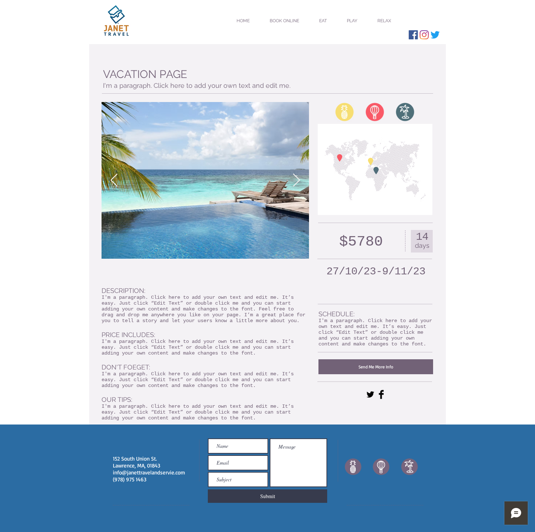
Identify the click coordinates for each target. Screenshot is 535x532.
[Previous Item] (114, 180)
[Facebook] (413, 34)
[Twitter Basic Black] (370, 394)
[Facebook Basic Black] (381, 394)
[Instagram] (424, 34)
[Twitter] (435, 34)
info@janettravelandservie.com (149, 472)
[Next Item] (296, 180)
